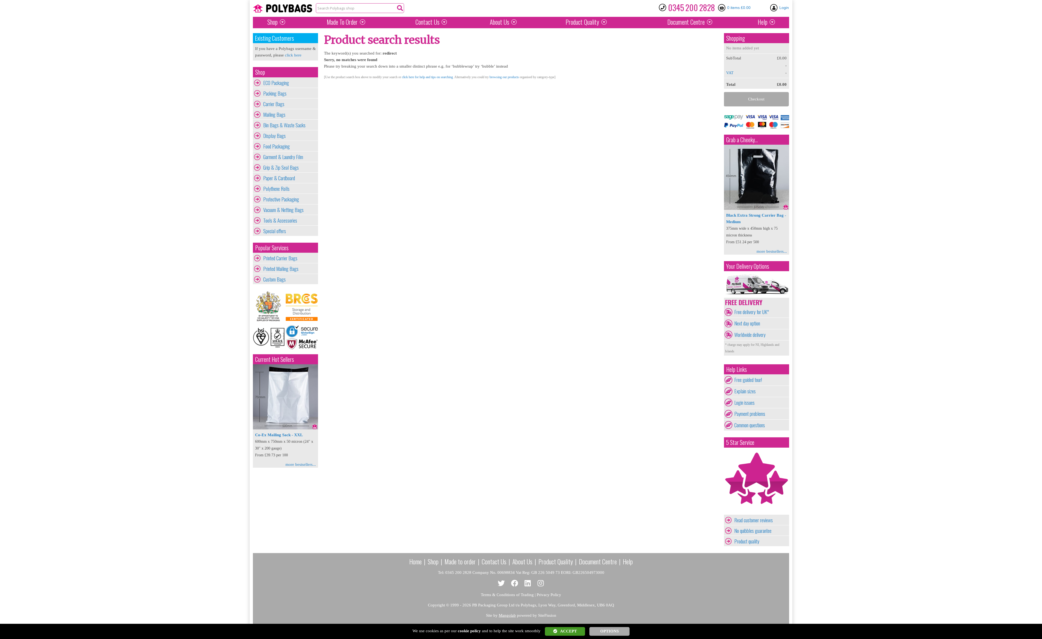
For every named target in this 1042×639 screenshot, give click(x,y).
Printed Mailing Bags (280, 268)
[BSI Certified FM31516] (269, 337)
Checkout (756, 99)
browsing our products (504, 77)
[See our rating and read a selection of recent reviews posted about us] (756, 511)
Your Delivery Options (747, 266)
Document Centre (598, 561)
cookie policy (469, 631)
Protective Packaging (281, 199)
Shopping (735, 38)
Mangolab (507, 615)
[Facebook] (514, 583)
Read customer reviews (753, 520)
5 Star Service (740, 442)
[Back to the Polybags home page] (282, 8)
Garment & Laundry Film (283, 157)
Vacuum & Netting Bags (283, 210)
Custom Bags (274, 279)
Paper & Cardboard (279, 178)
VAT (729, 73)
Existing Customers (274, 38)
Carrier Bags (273, 104)
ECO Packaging (276, 83)
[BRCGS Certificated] (301, 306)
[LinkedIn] (527, 583)
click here (293, 55)
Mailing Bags (274, 114)
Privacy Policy (549, 595)
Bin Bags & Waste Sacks (284, 125)
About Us (499, 22)
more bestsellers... (300, 464)
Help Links (736, 369)
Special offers (274, 231)
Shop (272, 22)
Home (415, 561)
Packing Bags (275, 93)
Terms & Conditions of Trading (507, 595)
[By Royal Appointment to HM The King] (269, 306)
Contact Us (427, 22)
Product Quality (555, 561)
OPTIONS (609, 631)
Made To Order (342, 22)
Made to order (460, 561)
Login (784, 7)
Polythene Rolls (276, 188)
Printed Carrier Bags (280, 258)
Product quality (746, 541)
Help (762, 22)
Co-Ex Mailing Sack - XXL (279, 435)
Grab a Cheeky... (742, 139)
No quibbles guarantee (752, 530)
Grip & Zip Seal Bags (281, 167)
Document (686, 22)
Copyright (436, 605)
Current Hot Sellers (274, 359)
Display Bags (274, 135)
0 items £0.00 (739, 7)
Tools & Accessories (280, 220)
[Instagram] (540, 583)
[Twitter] (501, 583)
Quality (582, 22)
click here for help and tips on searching (427, 77)
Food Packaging (276, 146)
